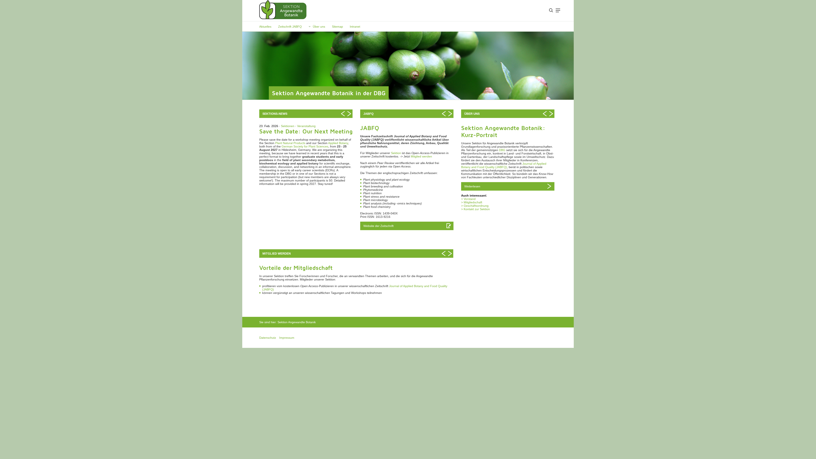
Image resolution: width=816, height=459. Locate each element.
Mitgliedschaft (473, 202)
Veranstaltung (306, 126)
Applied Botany (338, 143)
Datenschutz (267, 337)
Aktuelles (265, 26)
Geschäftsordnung (476, 205)
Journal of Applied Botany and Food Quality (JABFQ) (503, 165)
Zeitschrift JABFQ (290, 26)
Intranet (355, 26)
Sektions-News (274, 113)
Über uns (319, 26)
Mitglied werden (421, 156)
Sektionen (287, 126)
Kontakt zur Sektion (477, 209)
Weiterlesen (472, 186)
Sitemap (337, 26)
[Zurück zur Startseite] (281, 10)
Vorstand (470, 199)
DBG (502, 150)
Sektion (396, 153)
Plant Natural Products (290, 143)
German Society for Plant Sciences (305, 146)
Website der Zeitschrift (378, 226)
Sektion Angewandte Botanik (297, 322)
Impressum (286, 337)
